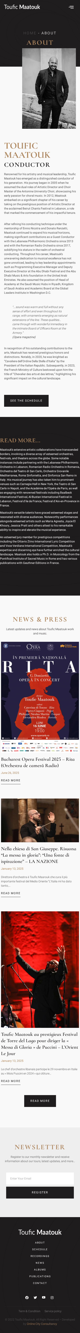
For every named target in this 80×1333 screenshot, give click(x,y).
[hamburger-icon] (71, 7)
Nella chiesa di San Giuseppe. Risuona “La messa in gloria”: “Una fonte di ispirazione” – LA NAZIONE (38, 855)
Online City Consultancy (42, 1324)
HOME (30, 33)
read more (11, 781)
